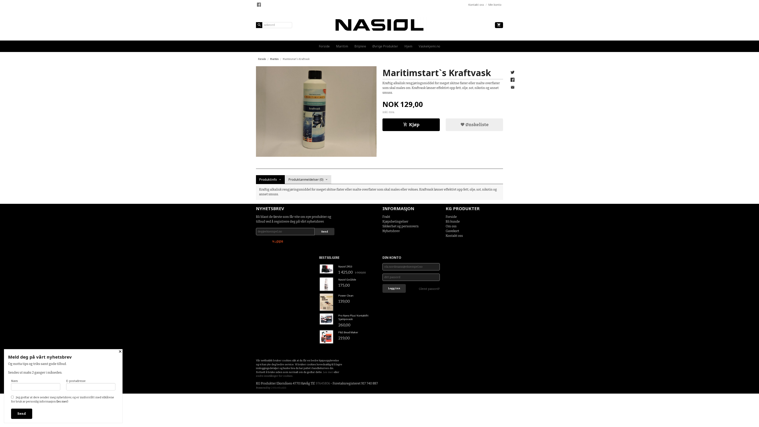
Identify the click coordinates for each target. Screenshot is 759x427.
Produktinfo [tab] (268, 179)
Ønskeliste (477, 124)
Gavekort (452, 231)
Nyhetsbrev (391, 231)
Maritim (342, 46)
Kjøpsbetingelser (395, 221)
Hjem (408, 46)
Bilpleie (360, 46)
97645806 (323, 383)
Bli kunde (453, 221)
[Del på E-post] (512, 87)
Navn (14, 381)
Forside (324, 46)
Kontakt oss (454, 236)
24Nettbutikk (278, 387)
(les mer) (62, 401)
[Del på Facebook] (512, 80)
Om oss (451, 226)
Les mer (328, 372)
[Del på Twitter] (512, 72)
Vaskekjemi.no (429, 46)
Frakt (386, 217)
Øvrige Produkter (385, 46)
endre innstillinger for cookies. (274, 375)
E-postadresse (76, 381)
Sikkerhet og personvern (400, 226)
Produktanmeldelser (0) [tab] (305, 179)
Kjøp (414, 124)
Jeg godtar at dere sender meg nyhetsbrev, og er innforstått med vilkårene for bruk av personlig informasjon (62, 399)
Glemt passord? (429, 289)
